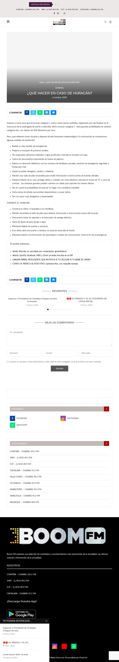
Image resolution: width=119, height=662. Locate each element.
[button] (55, 4)
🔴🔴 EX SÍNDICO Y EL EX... (16, 642)
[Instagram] (58, 13)
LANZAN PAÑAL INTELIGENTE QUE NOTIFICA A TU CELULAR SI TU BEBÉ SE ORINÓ (51, 260)
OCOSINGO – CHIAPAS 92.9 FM (24, 483)
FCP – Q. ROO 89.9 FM (69, 9)
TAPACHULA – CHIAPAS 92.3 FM (25, 496)
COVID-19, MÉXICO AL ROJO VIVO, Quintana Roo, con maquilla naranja (45, 264)
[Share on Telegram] (46, 112)
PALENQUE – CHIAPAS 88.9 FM (24, 502)
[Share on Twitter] (33, 112)
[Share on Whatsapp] (40, 112)
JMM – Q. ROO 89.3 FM (50, 9)
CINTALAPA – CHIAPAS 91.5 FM (91, 9)
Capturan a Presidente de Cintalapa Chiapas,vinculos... (19, 629)
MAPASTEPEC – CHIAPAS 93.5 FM (25, 490)
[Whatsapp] (64, 13)
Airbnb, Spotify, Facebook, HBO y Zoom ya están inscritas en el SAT (42, 256)
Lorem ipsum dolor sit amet (15, 654)
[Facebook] (54, 13)
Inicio (41, 82)
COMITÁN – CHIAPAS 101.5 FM (27, 9)
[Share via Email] (53, 112)
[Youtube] (64, 646)
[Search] (105, 22)
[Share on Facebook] (27, 112)
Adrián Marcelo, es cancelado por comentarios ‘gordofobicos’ (39, 251)
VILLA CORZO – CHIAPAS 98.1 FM (25, 477)
